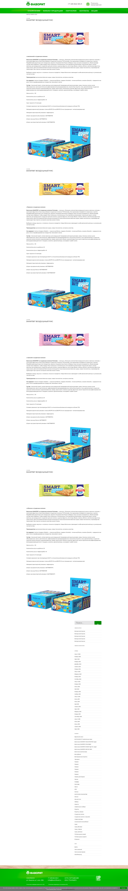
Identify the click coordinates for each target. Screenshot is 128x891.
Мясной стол (78, 799)
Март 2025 (77, 659)
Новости (77, 804)
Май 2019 (77, 704)
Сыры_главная (78, 829)
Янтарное (77, 839)
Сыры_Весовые (78, 826)
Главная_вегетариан (80, 776)
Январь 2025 (78, 661)
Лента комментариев (80, 852)
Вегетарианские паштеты (81, 756)
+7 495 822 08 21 (75, 4)
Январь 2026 (78, 656)
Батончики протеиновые (81, 751)
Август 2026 (77, 654)
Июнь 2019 (77, 701)
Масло (76, 786)
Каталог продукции (53, 11)
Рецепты (77, 809)
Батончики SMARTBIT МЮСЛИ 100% (83, 749)
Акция (94, 11)
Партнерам (71, 11)
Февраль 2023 (78, 674)
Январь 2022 (78, 684)
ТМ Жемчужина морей (80, 834)
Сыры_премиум (78, 831)
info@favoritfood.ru (54, 880)
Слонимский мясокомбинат (81, 821)
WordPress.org (78, 854)
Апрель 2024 (78, 666)
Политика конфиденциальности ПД (35, 884)
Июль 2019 (77, 699)
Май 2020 (77, 689)
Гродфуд (77, 781)
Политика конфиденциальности (68, 889)
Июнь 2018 (77, 724)
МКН (76, 789)
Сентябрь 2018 (78, 716)
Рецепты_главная (79, 811)
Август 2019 (77, 696)
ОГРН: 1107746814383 (72, 878)
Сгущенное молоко (79, 814)
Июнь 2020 (77, 686)
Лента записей (78, 849)
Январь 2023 (78, 676)
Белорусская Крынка (80, 631)
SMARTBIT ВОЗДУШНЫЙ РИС (39, 20)
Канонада (77, 784)
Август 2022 (77, 681)
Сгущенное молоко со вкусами (82, 816)
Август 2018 (77, 719)
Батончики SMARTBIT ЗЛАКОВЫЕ (83, 744)
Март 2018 (77, 729)
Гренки (76, 779)
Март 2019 (77, 709)
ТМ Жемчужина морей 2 (81, 836)
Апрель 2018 (78, 726)
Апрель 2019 (78, 706)
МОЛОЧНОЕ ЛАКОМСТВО (81, 794)
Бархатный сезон (79, 736)
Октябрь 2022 (78, 679)
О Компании (34, 11)
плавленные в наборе (80, 806)
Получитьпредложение (96, 4)
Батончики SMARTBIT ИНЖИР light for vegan (86, 746)
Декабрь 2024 (78, 664)
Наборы (76, 801)
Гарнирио (77, 759)
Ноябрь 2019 (78, 694)
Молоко (76, 791)
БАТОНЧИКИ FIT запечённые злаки (83, 739)
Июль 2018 (77, 721)
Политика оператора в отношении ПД (57, 884)
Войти (76, 847)
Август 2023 (77, 671)
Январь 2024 (78, 669)
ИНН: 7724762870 (70, 880)
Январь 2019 (78, 714)
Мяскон (76, 796)
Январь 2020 (78, 691)
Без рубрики (78, 754)
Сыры (76, 824)
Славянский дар (79, 819)
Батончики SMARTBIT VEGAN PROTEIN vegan (86, 741)
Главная (76, 761)
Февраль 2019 (78, 711)
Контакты (84, 11)
